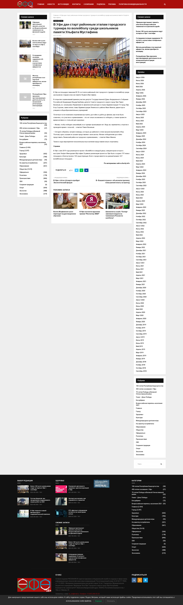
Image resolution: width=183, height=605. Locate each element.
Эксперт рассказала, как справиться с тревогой (77, 499)
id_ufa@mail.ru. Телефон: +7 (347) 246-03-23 (84, 594)
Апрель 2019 (140, 349)
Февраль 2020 (141, 318)
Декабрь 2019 (141, 325)
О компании (89, 4)
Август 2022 (140, 226)
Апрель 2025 (140, 127)
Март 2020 (139, 315)
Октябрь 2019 (141, 331)
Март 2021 (139, 278)
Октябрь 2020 (141, 294)
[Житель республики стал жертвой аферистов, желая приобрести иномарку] (25, 78)
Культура (22, 157)
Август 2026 (140, 77)
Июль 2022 (140, 229)
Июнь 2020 (140, 306)
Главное (56, 20)
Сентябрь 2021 (141, 260)
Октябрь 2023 (141, 182)
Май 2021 (139, 272)
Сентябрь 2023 (141, 185)
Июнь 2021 (140, 269)
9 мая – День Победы (27, 136)
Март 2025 (139, 130)
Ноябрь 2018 (140, 365)
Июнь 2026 (140, 83)
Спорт (61, 20)
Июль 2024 (140, 155)
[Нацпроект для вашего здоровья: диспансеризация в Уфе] (61, 489)
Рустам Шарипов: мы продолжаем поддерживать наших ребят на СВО (40, 500)
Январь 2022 (140, 247)
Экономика (23, 194)
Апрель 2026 (140, 90)
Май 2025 (139, 124)
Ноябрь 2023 (140, 179)
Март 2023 (139, 204)
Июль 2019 (140, 340)
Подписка (101, 4)
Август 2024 (140, 151)
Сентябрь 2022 (141, 223)
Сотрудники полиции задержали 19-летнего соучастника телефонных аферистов (38, 61)
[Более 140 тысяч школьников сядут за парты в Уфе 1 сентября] (25, 43)
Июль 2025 (140, 117)
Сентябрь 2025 (141, 111)
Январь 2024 (140, 173)
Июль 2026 (140, 80)
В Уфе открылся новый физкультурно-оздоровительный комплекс (40, 512)
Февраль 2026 (141, 96)
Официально (24, 172)
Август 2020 (140, 300)
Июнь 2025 (140, 121)
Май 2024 (139, 161)
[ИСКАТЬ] (161, 464)
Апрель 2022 (140, 238)
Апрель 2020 (140, 312)
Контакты (76, 4)
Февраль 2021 (141, 281)
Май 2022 (139, 235)
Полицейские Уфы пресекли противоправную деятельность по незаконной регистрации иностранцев (39, 100)
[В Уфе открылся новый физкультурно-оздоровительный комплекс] (23, 513)
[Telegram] (145, 580)
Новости (51, 4)
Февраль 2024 (141, 170)
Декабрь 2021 (141, 250)
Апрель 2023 (140, 201)
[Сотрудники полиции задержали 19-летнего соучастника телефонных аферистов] (25, 58)
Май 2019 (139, 346)
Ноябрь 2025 (140, 105)
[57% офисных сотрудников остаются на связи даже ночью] (61, 513)
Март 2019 (139, 352)
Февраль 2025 (141, 133)
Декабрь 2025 (141, 102)
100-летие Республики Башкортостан (33, 123)
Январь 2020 (140, 321)
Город (21, 150)
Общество (23, 169)
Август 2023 (140, 189)
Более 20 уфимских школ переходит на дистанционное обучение (64, 214)
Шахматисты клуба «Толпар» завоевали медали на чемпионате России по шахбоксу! (117, 215)
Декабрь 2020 (141, 287)
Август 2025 (140, 114)
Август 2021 (140, 263)
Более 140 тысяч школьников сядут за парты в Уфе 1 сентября (39, 43)
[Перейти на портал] (102, 487)
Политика (23, 175)
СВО (20, 181)
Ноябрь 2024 (140, 142)
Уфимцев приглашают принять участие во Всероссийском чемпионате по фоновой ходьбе (40, 27)
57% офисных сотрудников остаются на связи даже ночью (78, 512)
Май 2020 (139, 309)
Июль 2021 (140, 266)
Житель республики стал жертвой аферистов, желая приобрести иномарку (39, 80)
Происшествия (24, 178)
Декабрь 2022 (141, 213)
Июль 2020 (140, 303)
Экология (22, 191)
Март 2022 (139, 241)
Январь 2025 (140, 136)
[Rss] (139, 580)
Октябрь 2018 (141, 368)
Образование (24, 166)
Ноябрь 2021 (140, 253)
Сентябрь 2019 (141, 334)
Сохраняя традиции (26, 184)
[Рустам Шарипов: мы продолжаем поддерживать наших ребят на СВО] (23, 501)
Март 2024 (139, 167)
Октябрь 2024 (141, 145)
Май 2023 (139, 198)
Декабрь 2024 (141, 139)
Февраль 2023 (141, 207)
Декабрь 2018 (141, 362)
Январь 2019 (140, 359)
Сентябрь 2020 (141, 297)
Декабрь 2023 (141, 176)
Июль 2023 (140, 192)
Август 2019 (140, 337)
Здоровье (23, 154)
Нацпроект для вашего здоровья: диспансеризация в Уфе (79, 488)
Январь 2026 (140, 99)
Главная (40, 4)
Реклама (112, 4)
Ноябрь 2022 (140, 216)
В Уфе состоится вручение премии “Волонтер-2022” (90, 213)
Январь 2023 (140, 210)
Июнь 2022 (140, 232)
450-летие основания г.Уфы (29, 128)
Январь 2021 (140, 284)
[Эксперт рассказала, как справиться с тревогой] (61, 501)
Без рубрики (23, 139)
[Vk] (134, 580)
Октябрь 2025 (141, 108)
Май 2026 (139, 86)
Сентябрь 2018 (141, 371)
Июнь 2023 (140, 195)
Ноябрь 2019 (140, 328)
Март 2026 (139, 93)
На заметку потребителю (28, 163)
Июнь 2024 (140, 158)
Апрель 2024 (140, 164)
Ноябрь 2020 (140, 291)
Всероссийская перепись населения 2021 (147, 504)
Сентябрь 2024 (141, 148)
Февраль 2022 (141, 244)
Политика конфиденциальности (133, 4)
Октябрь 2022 (141, 219)
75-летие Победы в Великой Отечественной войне (29, 132)
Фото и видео (63, 4)
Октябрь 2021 (141, 257)
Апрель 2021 (140, 275)
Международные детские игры (30, 160)
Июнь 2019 (140, 343)
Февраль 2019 (141, 355)
